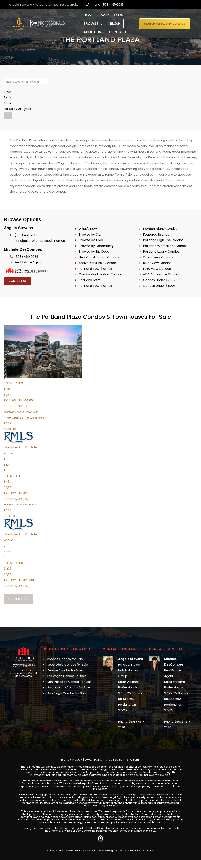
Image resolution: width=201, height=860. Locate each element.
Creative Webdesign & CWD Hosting (136, 850)
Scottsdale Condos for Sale (67, 664)
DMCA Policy (94, 759)
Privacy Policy (71, 759)
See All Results (18, 599)
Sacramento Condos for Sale (68, 687)
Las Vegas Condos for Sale (67, 676)
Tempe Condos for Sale (64, 670)
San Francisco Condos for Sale (69, 682)
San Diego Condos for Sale (66, 693)
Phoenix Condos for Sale (65, 659)
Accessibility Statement (124, 759)
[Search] (8, 115)
